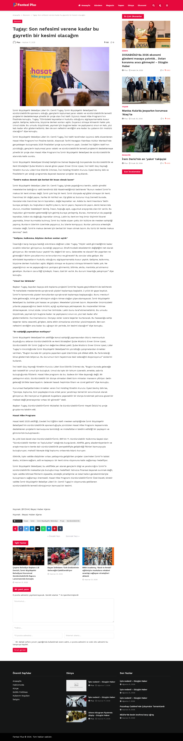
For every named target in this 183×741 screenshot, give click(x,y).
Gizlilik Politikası (20, 692)
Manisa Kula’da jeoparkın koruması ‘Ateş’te (144, 112)
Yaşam (121, 5)
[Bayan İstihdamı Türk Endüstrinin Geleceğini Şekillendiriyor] (63, 556)
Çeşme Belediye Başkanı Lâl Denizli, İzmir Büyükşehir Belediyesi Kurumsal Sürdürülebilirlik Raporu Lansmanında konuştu (26, 573)
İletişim (16, 699)
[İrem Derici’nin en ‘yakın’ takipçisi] (146, 138)
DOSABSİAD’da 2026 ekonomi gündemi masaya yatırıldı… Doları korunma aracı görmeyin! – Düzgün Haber (145, 60)
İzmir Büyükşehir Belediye (47, 521)
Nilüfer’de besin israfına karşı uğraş (137, 715)
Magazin (110, 5)
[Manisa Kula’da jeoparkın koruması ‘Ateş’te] (146, 90)
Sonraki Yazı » (72, 536)
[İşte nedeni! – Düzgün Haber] (76, 685)
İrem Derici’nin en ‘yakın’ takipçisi (144, 159)
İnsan (26, 521)
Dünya (131, 5)
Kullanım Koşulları (21, 696)
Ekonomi (142, 5)
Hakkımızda (18, 685)
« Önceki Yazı (53, 536)
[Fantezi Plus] (25, 5)
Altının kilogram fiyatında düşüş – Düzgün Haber (100, 714)
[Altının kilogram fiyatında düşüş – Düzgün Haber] (76, 716)
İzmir (33, 521)
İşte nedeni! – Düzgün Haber (101, 682)
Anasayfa (85, 5)
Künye (15, 688)
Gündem (98, 5)
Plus (18, 42)
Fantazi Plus (18, 737)
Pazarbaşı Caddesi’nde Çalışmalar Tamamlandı (142, 706)
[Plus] (14, 42)
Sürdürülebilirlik (73, 521)
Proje (62, 521)
